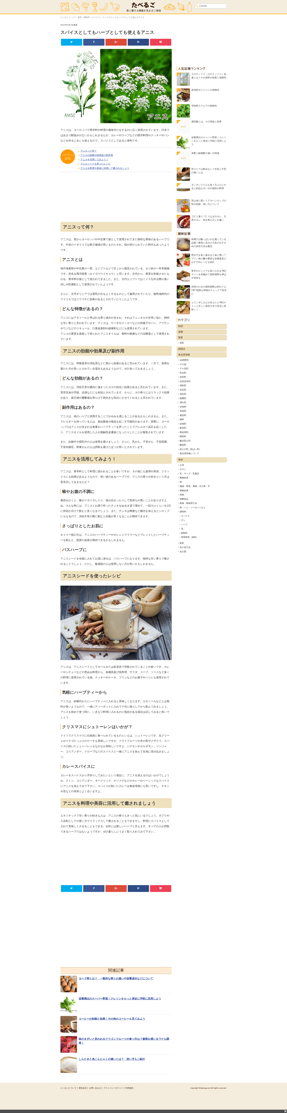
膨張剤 (183, 428)
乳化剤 (183, 373)
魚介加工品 (185, 547)
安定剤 (183, 390)
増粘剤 (183, 386)
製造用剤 (184, 432)
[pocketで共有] (160, 42)
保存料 (183, 377)
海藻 (182, 495)
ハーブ (184, 525)
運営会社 (83, 1088)
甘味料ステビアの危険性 (204, 106)
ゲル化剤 (184, 369)
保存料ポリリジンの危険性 (205, 90)
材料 (182, 343)
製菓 (180, 337)
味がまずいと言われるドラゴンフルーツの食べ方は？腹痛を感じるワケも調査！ (124, 1041)
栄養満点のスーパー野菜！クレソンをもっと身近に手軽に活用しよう (120, 998)
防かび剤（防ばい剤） (190, 449)
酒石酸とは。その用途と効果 (206, 122)
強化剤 (183, 394)
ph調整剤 (184, 360)
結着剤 (183, 424)
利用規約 (130, 1088)
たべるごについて (68, 1088)
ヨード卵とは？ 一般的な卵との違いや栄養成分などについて (116, 978)
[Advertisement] (116, 198)
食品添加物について (189, 453)
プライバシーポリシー (113, 1088)
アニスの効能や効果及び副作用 (96, 155)
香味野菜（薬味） (189, 537)
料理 (180, 326)
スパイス (96, 17)
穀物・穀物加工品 (188, 503)
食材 (80, 17)
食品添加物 (184, 355)
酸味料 (183, 445)
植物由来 (184, 491)
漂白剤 (183, 403)
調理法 (181, 349)
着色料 (183, 415)
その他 (183, 364)
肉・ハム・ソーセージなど (193, 508)
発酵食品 (184, 499)
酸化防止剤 (185, 441)
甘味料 (183, 407)
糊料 (182, 419)
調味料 (87, 17)
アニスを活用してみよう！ (94, 159)
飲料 (182, 543)
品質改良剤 (185, 381)
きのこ (183, 469)
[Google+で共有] (116, 42)
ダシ (183, 520)
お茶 (182, 465)
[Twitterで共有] (71, 42)
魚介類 (183, 552)
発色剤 (183, 411)
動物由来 (184, 478)
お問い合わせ (95, 1088)
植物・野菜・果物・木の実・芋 (195, 486)
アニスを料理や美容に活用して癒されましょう (104, 168)
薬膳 (180, 332)
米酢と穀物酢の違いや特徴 (205, 153)
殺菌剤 (183, 398)
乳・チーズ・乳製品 (189, 474)
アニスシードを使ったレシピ (95, 164)
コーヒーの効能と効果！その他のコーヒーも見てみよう (112, 1018)
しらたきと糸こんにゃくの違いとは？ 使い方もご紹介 (112, 1059)
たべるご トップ (67, 17)
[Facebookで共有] (93, 42)
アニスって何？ (88, 151)
